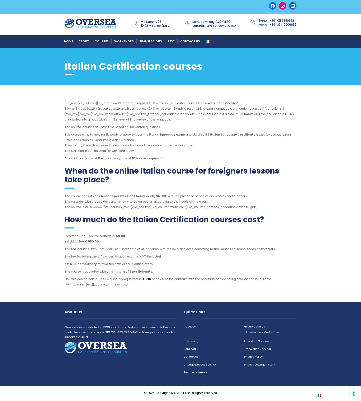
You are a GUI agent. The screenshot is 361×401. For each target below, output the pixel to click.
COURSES (102, 41)
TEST (171, 41)
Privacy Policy (253, 356)
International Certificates (263, 332)
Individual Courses (256, 341)
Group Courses (254, 326)
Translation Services (258, 349)
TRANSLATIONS (150, 41)
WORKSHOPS (124, 41)
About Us (190, 326)
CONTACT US (190, 41)
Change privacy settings (200, 364)
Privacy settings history (259, 364)
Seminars (190, 349)
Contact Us (191, 356)
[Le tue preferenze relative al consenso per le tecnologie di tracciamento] (354, 394)
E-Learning (191, 341)
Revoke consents (195, 372)
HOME (68, 41)
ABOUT (84, 41)
